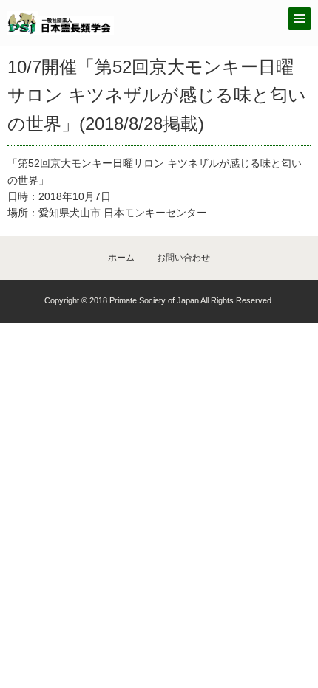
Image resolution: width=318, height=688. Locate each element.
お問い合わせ (183, 257)
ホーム (121, 257)
